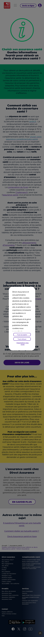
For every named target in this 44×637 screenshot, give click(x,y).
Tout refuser (22, 339)
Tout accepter (22, 335)
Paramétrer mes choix (23, 343)
